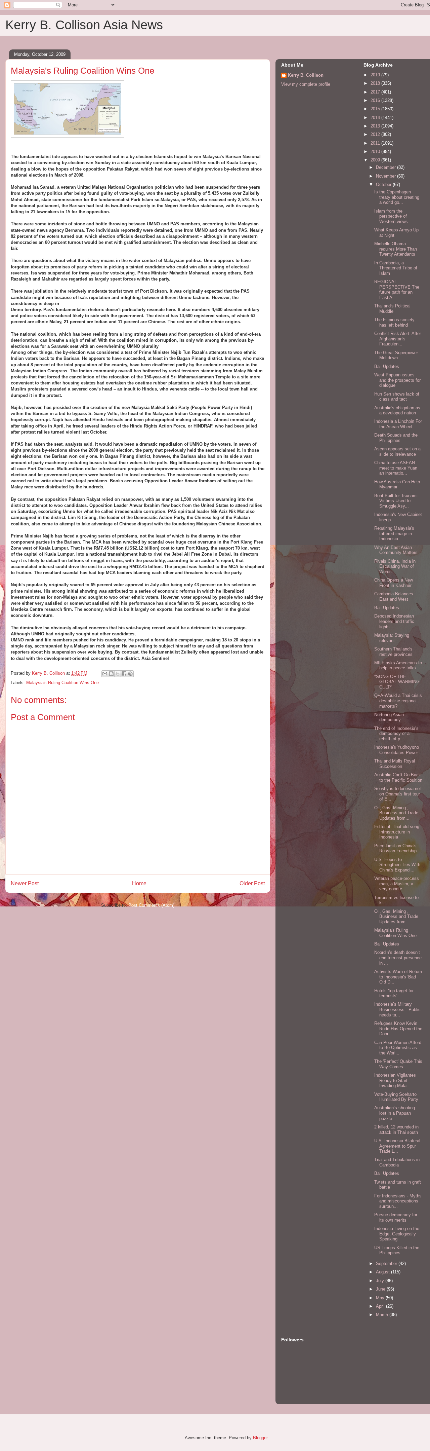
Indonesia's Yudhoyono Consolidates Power (396, 750)
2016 (376, 100)
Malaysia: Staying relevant (391, 638)
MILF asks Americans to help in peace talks (398, 665)
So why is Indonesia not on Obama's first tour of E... (397, 794)
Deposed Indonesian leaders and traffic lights (394, 621)
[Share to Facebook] (124, 673)
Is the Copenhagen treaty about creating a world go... (396, 197)
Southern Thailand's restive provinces (393, 651)
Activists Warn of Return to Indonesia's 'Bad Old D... (398, 976)
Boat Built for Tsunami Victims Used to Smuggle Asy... (396, 501)
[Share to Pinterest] (130, 673)
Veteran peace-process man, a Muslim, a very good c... (396, 883)
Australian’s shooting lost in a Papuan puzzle (394, 1113)
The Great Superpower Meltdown (396, 355)
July (380, 1280)
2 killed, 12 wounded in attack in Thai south (396, 1129)
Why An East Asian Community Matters (396, 550)
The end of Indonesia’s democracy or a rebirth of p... (396, 733)
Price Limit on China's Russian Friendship (395, 848)
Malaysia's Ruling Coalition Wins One (62, 682)
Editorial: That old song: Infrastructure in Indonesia (397, 832)
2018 (376, 83)
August (383, 1271)
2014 (376, 117)
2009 (376, 159)
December (386, 167)
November (386, 176)
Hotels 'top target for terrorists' (394, 993)
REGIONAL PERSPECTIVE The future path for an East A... (396, 289)
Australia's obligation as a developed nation (397, 410)
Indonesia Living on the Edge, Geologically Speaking (396, 1233)
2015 (376, 108)
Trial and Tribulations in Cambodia (397, 1162)
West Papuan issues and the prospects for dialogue (397, 380)
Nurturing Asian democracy (389, 717)
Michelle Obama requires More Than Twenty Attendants (395, 249)
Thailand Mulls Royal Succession (394, 763)
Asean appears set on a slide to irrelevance (397, 451)
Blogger (260, 1437)
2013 (376, 125)
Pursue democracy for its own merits (395, 1217)
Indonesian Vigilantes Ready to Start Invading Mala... (395, 1080)
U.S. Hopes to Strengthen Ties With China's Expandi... (397, 864)
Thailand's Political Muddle (392, 308)
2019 (376, 74)
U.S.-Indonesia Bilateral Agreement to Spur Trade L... (397, 1146)
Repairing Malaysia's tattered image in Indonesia (394, 533)
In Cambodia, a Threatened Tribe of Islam (395, 268)
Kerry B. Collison (306, 75)
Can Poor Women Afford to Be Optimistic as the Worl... (397, 1047)
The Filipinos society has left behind (394, 322)
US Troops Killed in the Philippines (396, 1250)
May (381, 1297)
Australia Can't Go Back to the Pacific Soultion (398, 777)
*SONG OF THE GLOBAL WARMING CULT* (397, 682)
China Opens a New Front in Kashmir (393, 583)
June (381, 1289)
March (382, 1314)
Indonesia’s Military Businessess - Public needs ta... (397, 1009)
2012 (376, 134)
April (381, 1306)
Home (139, 883)
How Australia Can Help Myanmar (397, 484)
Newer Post (25, 883)
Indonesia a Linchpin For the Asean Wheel (398, 424)
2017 (376, 92)
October (384, 184)
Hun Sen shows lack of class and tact (396, 397)
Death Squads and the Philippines (396, 438)
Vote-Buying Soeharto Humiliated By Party (396, 1097)
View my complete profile (305, 84)
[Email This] (104, 673)
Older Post (252, 883)
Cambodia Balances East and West (393, 596)
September (387, 1263)
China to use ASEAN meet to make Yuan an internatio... (395, 468)
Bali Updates (386, 366)
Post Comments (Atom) (151, 905)
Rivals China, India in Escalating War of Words (395, 566)
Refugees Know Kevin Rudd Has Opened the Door (398, 1028)
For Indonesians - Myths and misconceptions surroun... (398, 1201)
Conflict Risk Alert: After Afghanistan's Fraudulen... (397, 338)
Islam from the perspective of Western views (391, 216)
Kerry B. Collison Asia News (84, 25)
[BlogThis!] (111, 673)
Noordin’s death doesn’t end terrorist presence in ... (398, 957)
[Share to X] (117, 673)
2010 (376, 151)
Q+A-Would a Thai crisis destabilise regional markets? (398, 700)
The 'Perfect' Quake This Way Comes (398, 1064)
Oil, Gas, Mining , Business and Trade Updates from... (396, 813)
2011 (376, 143)
